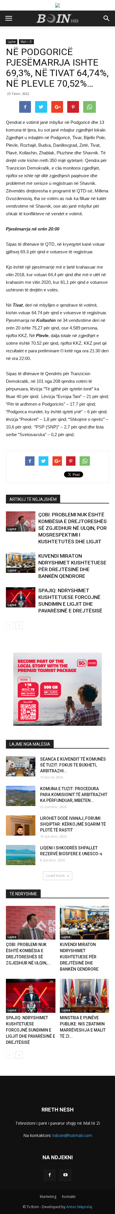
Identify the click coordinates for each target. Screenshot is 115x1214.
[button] (106, 18)
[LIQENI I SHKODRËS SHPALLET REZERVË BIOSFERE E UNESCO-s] (20, 855)
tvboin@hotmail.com (72, 1135)
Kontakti (68, 1196)
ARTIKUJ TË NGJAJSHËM (33, 499)
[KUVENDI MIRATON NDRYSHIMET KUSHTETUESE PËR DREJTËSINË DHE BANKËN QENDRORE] (20, 563)
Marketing (48, 1196)
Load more (55, 875)
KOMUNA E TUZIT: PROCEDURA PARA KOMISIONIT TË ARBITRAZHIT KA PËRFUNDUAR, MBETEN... (73, 794)
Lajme (12, 42)
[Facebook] (49, 1175)
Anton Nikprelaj (79, 1206)
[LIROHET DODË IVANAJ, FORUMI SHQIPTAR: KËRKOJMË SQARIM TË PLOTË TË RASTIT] (20, 825)
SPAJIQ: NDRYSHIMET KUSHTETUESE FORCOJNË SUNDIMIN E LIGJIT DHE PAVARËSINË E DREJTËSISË (30, 1030)
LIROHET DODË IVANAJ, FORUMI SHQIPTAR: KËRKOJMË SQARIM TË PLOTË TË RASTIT (73, 824)
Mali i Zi (26, 42)
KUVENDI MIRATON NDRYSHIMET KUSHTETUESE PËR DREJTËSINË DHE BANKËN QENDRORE (79, 956)
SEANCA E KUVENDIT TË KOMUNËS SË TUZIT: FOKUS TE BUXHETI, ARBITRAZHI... (73, 765)
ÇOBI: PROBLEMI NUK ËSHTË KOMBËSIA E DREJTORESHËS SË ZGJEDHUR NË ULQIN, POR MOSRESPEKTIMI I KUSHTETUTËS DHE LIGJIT (72, 528)
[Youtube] (65, 1175)
